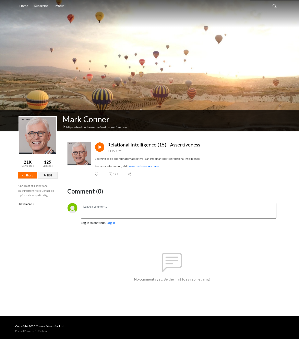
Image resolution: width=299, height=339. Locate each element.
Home (23, 6)
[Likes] (97, 174)
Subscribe (41, 6)
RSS (49, 175)
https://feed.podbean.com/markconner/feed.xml (96, 127)
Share (29, 175)
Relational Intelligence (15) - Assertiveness (153, 144)
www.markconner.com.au (144, 166)
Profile (59, 6)
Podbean (43, 330)
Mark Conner (85, 119)
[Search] (274, 6)
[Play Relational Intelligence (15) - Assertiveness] (99, 147)
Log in (111, 223)
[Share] (130, 174)
